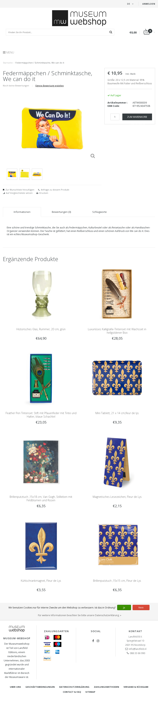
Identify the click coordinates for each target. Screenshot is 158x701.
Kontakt (135, 631)
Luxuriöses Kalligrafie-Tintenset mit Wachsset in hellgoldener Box (117, 330)
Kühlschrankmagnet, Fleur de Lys (41, 580)
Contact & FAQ (72, 691)
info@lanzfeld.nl (137, 649)
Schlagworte (99, 212)
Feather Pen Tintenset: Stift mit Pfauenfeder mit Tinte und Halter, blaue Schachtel (41, 414)
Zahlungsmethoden (106, 686)
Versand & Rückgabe (136, 686)
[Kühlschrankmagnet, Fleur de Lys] (41, 545)
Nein (141, 607)
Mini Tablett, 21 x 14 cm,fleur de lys (117, 413)
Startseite (8, 62)
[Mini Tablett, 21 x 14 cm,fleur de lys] (117, 378)
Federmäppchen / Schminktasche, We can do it (39, 62)
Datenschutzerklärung (74, 686)
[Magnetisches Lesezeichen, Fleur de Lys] (117, 461)
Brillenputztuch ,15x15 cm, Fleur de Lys (117, 580)
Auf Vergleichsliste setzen (19, 192)
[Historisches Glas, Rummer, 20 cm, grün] (41, 294)
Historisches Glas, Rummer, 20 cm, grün (41, 329)
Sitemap (90, 691)
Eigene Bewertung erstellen (49, 85)
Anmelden (148, 4)
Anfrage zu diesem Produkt (55, 189)
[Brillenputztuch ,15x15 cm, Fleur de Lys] (117, 545)
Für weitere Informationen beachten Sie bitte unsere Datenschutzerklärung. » (79, 615)
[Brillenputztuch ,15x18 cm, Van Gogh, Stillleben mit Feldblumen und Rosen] (41, 461)
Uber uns (15, 686)
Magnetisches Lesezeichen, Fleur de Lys (117, 497)
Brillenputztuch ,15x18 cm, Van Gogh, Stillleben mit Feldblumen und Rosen (41, 498)
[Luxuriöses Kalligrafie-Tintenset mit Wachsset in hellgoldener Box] (117, 294)
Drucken (43, 192)
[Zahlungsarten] (47, 637)
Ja (124, 607)
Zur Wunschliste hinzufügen (19, 189)
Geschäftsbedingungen (40, 686)
